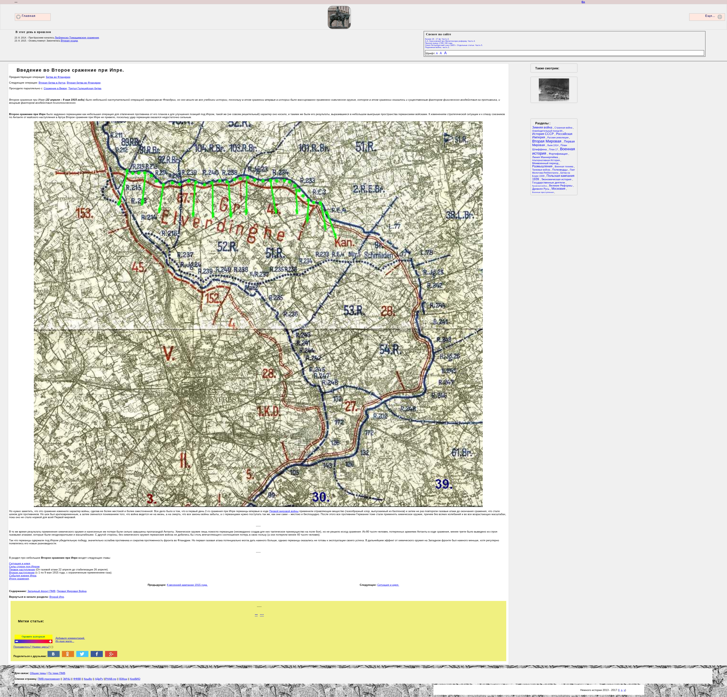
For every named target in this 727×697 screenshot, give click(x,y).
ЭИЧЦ (66, 678)
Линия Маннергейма (545, 157)
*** (256, 615)
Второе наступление (22, 572)
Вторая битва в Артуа (52, 82)
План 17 (554, 149)
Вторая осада (69, 40)
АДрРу (99, 678)
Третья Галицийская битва (84, 88)
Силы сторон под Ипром (24, 566)
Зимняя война (542, 127)
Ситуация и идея (19, 563)
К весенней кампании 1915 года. (187, 584)
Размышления (542, 166)
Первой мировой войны (284, 511)
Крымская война (540, 186)
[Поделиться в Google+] (111, 656)
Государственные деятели (549, 182)
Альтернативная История (546, 160)
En (583, 1)
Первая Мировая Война (72, 591)
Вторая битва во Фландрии (84, 82)
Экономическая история (556, 179)
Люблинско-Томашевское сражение (77, 37)
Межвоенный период (545, 163)
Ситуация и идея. (388, 584)
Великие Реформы (561, 185)
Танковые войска (541, 169)
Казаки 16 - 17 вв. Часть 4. (437, 39)
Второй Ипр (56, 596)
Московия (558, 188)
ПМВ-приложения (49, 678)
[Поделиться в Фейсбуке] (97, 656)
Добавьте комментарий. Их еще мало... (70, 640)
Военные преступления (543, 192)
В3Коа (123, 678)
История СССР (543, 133)
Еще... (710, 15)
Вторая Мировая (547, 141)
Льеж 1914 (553, 145)
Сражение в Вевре (55, 88)
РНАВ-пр (110, 678)
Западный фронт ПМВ (41, 591)
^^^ (262, 615)
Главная (28, 15)
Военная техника (564, 166)
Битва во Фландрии (58, 76)
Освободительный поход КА (547, 131)
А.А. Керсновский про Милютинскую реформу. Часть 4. (450, 41)
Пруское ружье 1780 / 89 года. (439, 43)
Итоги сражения (19, 578)
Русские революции (558, 137)
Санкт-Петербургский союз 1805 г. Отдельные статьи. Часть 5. (454, 45)
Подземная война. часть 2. (437, 47)
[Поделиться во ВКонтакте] (54, 656)
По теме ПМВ (56, 673)
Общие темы (38, 673)
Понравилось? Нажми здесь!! (31, 646)
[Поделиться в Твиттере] (82, 656)
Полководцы (560, 169)
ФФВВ (77, 678)
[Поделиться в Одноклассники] (68, 656)
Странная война (564, 127)
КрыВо (88, 678)
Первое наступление (22, 569)
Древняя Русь (541, 188)
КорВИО (135, 678)
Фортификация (558, 153)
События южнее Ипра (22, 575)
